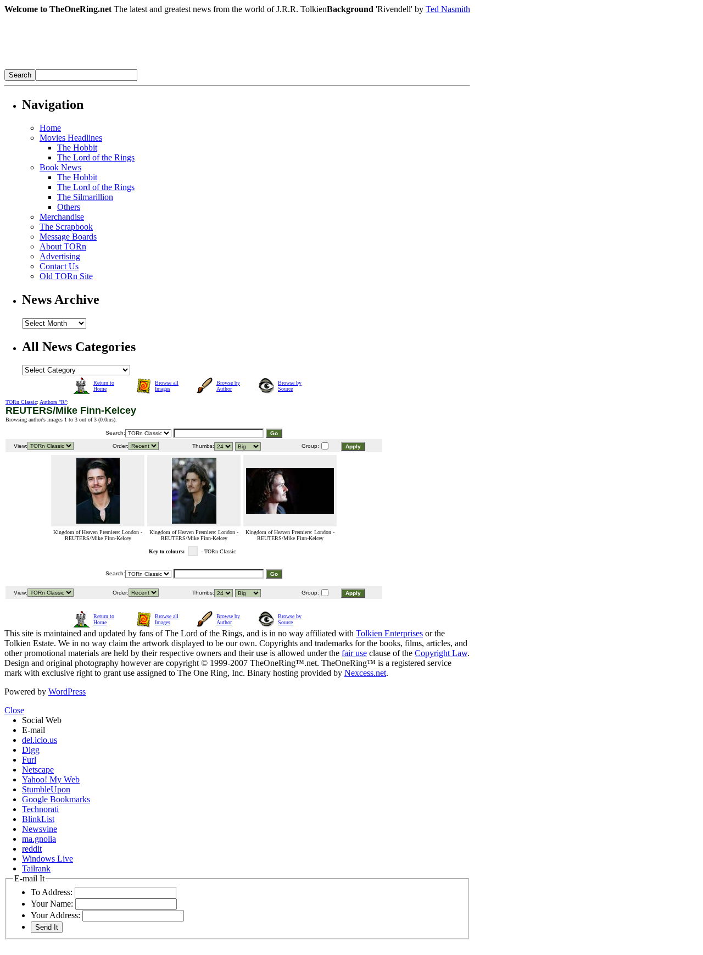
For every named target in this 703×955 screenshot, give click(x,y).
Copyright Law (441, 653)
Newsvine (39, 829)
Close (14, 710)
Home (50, 127)
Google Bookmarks (56, 799)
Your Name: (52, 903)
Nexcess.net (365, 673)
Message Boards (68, 236)
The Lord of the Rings (96, 157)
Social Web (42, 720)
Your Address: (55, 915)
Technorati (40, 809)
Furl (29, 759)
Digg (31, 749)
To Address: (51, 892)
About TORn (63, 246)
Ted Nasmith (448, 9)
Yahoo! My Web (51, 779)
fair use (354, 653)
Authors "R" (53, 402)
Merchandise (62, 216)
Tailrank (36, 868)
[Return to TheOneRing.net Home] (169, 66)
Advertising (60, 256)
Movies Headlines (71, 137)
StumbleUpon (46, 789)
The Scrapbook (66, 226)
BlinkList (38, 819)
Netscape (38, 769)
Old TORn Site (66, 276)
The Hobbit (77, 147)
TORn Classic (21, 402)
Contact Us (59, 266)
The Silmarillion (85, 197)
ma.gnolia (39, 838)
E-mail (33, 730)
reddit (32, 848)
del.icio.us (39, 740)
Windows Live (47, 858)
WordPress (67, 691)
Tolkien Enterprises (389, 633)
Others (68, 207)
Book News (60, 167)
